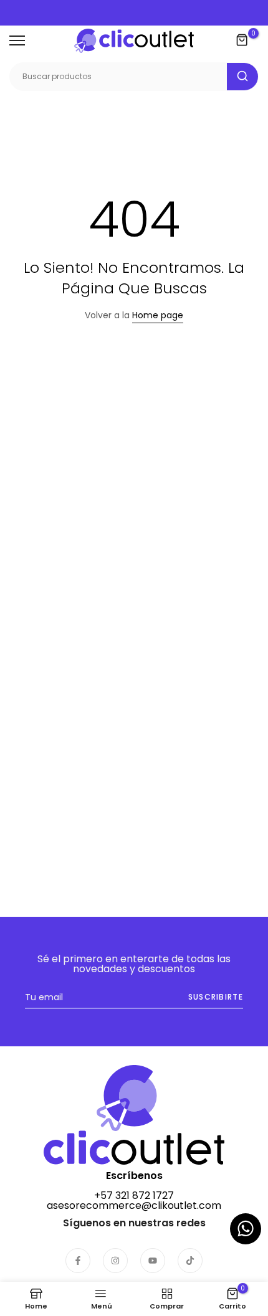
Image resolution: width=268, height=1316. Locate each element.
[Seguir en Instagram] (115, 1260)
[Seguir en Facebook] (77, 1260)
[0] (242, 40)
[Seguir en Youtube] (152, 1260)
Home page (157, 315)
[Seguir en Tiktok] (190, 1260)
